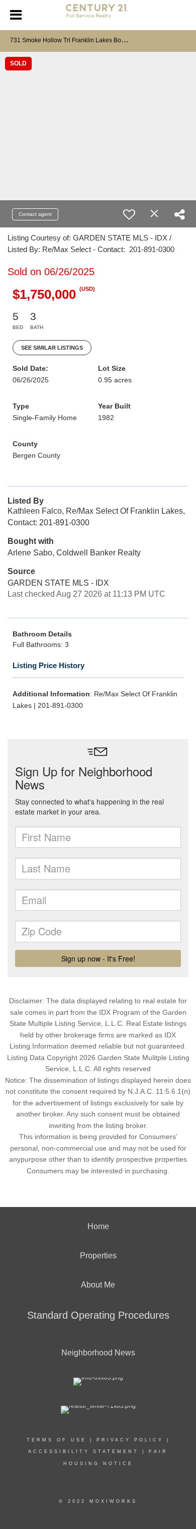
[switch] (129, 214)
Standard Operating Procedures (98, 1315)
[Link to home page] (98, 15)
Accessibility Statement (83, 1451)
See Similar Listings (52, 348)
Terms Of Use (56, 1439)
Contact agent (35, 214)
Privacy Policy (129, 1439)
